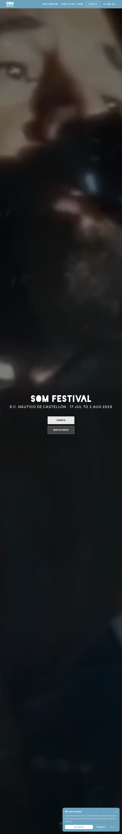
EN (108, 4)
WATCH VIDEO (61, 430)
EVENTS (93, 4)
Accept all (79, 827)
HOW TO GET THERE (72, 4)
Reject (112, 827)
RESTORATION (50, 4)
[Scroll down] (61, 827)
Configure (100, 827)
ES (104, 4)
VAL (114, 4)
